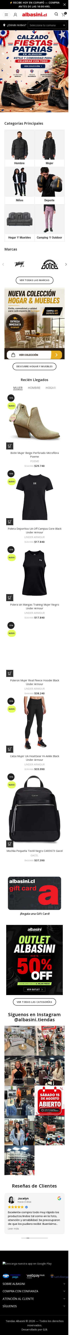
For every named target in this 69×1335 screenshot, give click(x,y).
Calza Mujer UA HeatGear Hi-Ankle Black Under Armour (33, 741)
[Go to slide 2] (35, 109)
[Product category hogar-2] (19, 219)
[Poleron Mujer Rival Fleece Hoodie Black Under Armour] (33, 636)
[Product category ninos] (19, 183)
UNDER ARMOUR (33, 528)
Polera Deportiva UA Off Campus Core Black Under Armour (33, 522)
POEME (33, 455)
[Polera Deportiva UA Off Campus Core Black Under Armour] (33, 490)
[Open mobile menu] (6, 14)
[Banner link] (33, 875)
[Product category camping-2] (47, 222)
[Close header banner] (62, 4)
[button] (63, 264)
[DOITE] (47, 264)
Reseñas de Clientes (33, 1157)
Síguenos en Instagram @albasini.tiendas (33, 995)
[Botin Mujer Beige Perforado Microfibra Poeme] (33, 417)
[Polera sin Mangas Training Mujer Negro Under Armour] (33, 563)
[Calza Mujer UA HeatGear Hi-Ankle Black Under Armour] (33, 709)
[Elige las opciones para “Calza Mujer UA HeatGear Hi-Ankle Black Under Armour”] (9, 732)
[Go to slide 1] (31, 109)
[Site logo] (34, 14)
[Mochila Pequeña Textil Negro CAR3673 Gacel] (33, 792)
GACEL (33, 839)
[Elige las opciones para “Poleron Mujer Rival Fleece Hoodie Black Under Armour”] (9, 659)
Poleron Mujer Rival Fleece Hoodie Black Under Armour (33, 668)
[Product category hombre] (19, 148)
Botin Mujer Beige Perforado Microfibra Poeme (33, 448)
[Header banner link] (33, 4)
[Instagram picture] (18, 1018)
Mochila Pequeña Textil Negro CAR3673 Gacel (33, 832)
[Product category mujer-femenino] (47, 148)
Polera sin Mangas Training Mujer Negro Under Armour (33, 595)
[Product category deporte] (47, 183)
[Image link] (33, 321)
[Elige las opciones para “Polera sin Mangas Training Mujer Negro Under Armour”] (9, 586)
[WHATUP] (18, 264)
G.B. (44, 1300)
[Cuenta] (15, 14)
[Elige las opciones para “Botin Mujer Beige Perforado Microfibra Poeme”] (9, 440)
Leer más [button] (8, 1200)
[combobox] (46, 25)
